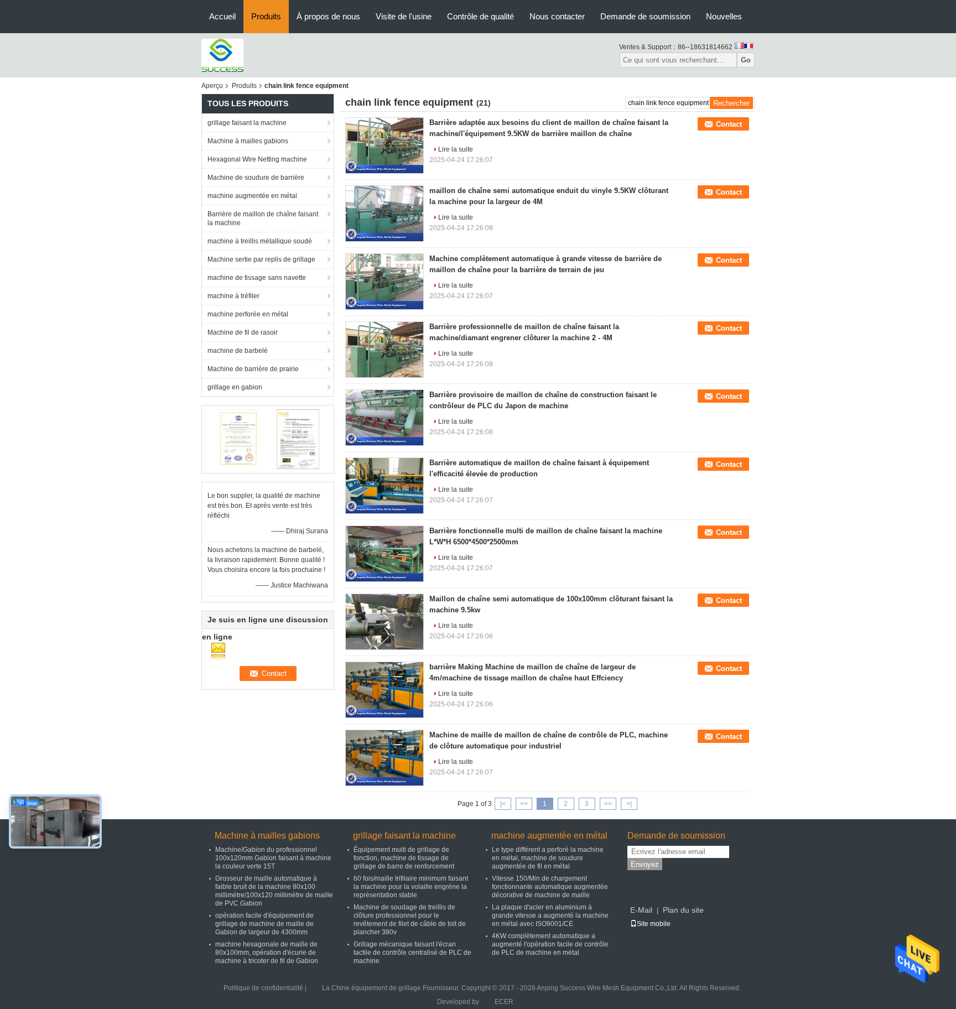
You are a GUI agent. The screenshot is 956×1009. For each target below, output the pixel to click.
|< (503, 804)
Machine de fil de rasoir (242, 332)
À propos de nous (328, 16)
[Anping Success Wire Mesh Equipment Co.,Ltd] (222, 55)
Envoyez (645, 864)
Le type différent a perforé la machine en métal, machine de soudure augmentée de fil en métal (548, 858)
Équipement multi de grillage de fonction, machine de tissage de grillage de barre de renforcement (404, 858)
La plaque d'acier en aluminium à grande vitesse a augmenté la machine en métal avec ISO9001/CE (550, 915)
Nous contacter (557, 16)
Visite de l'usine (404, 16)
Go (746, 60)
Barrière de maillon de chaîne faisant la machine (262, 218)
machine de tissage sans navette (256, 278)
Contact (729, 124)
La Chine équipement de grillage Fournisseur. (391, 988)
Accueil (222, 16)
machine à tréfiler (233, 296)
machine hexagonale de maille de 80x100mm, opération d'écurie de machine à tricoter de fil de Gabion (266, 952)
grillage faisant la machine (247, 123)
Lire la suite (455, 149)
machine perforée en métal (247, 314)
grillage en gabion (234, 387)
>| (629, 804)
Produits (266, 16)
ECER (504, 1002)
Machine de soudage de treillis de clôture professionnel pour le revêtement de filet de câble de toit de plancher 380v (410, 919)
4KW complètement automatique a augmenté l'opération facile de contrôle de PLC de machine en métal (550, 944)
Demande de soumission (645, 16)
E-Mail (641, 910)
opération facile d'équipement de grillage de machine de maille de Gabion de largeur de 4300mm (264, 924)
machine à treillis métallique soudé (259, 241)
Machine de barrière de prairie (253, 369)
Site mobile (654, 924)
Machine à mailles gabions (247, 141)
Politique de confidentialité (263, 988)
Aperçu (212, 86)
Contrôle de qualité (480, 16)
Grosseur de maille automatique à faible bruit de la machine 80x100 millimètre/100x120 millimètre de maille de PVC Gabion (274, 891)
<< (524, 804)
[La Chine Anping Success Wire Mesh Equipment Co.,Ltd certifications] (237, 439)
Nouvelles (724, 16)
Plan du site (683, 910)
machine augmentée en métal (252, 196)
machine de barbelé (237, 351)
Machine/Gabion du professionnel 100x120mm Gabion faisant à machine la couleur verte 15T (273, 858)
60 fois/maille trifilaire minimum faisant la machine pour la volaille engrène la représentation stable (411, 887)
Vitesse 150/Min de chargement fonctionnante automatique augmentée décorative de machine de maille (550, 887)
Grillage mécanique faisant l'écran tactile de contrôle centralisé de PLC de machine (412, 952)
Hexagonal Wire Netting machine (257, 159)
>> (608, 804)
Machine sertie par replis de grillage (261, 259)
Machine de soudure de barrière (255, 177)
